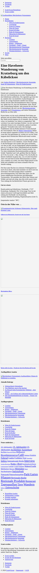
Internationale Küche (15, 461)
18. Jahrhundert (6, 447)
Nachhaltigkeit (6, 471)
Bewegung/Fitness (11, 452)
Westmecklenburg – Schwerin (19, 51)
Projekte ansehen (10, 497)
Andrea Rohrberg (9, 82)
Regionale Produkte (13, 481)
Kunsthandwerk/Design (29, 464)
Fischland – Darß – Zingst (17, 45)
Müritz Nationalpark (25, 130)
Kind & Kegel (14, 36)
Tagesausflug (9, 484)
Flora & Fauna (14, 28)
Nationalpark (18, 471)
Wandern (29, 484)
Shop (6, 55)
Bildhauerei (20, 452)
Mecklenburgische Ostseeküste (19, 47)
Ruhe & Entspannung (16, 32)
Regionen (8, 38)
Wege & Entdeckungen (16, 23)
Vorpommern (13, 41)
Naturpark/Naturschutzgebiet (12, 474)
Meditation (5, 469)
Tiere (20, 484)
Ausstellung (27, 449)
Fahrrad (4, 458)
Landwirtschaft (4, 466)
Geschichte (12, 24)
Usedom (12, 39)
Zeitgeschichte (12, 487)
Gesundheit (29, 458)
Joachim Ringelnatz (5, 464)
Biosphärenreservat (9, 455)
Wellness (3, 487)
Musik (26, 469)
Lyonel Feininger (19, 466)
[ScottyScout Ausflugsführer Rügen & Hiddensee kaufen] (19, 378)
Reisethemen (9, 21)
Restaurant (30, 481)
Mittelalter (19, 468)
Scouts (7, 53)
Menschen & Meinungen (17, 34)
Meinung (12, 469)
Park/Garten (31, 474)
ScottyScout (10, 570)
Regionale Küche (18, 477)
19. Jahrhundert (20, 447)
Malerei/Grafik (30, 466)
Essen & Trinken (14, 26)
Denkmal (27, 455)
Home (7, 19)
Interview (29, 460)
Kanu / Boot (16, 463)
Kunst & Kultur (14, 30)
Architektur (16, 449)
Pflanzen (6, 477)
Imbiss (4, 461)
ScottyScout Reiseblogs (12, 10)
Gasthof (11, 458)
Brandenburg (16, 110)
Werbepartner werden (12, 495)
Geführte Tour (20, 458)
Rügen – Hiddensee (15, 43)
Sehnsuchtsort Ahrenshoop (14, 386)
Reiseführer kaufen (11, 493)
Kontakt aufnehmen (11, 499)
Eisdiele (33, 455)
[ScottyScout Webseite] (1, 490)
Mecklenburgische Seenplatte (18, 49)
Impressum (19, 570)
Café (21, 454)
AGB (27, 570)
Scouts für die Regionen (13, 557)
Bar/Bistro (4, 452)
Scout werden (9, 12)
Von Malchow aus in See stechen (16, 388)
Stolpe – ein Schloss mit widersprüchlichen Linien (21, 394)
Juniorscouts (9, 559)
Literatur (11, 466)
